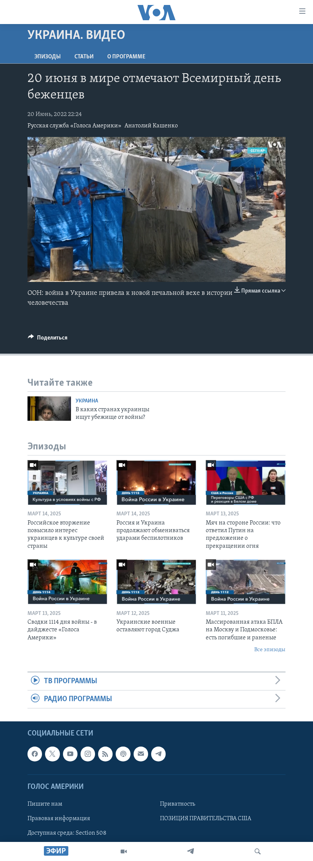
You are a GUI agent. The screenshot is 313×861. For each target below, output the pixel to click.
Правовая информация (58, 819)
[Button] (48, 339)
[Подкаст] (123, 754)
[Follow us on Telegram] (158, 754)
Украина (87, 401)
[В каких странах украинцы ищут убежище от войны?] (49, 408)
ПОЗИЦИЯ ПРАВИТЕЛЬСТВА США (205, 819)
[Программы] (123, 851)
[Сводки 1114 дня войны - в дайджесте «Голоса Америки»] (67, 581)
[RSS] (105, 754)
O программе (126, 57)
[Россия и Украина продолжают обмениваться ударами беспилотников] (156, 482)
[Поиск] (257, 851)
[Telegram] (190, 851)
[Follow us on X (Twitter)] (52, 754)
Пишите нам (44, 804)
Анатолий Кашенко (151, 126)
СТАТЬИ (84, 57)
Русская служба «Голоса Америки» (74, 126)
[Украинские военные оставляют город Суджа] (156, 581)
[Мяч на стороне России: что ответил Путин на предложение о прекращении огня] (246, 482)
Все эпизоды (270, 650)
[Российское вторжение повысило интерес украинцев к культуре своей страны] (67, 482)
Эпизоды (47, 57)
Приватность (177, 804)
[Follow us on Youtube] (70, 754)
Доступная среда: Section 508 (66, 833)
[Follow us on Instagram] (88, 754)
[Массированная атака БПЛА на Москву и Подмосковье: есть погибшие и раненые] (246, 581)
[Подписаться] (141, 754)
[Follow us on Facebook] (34, 754)
